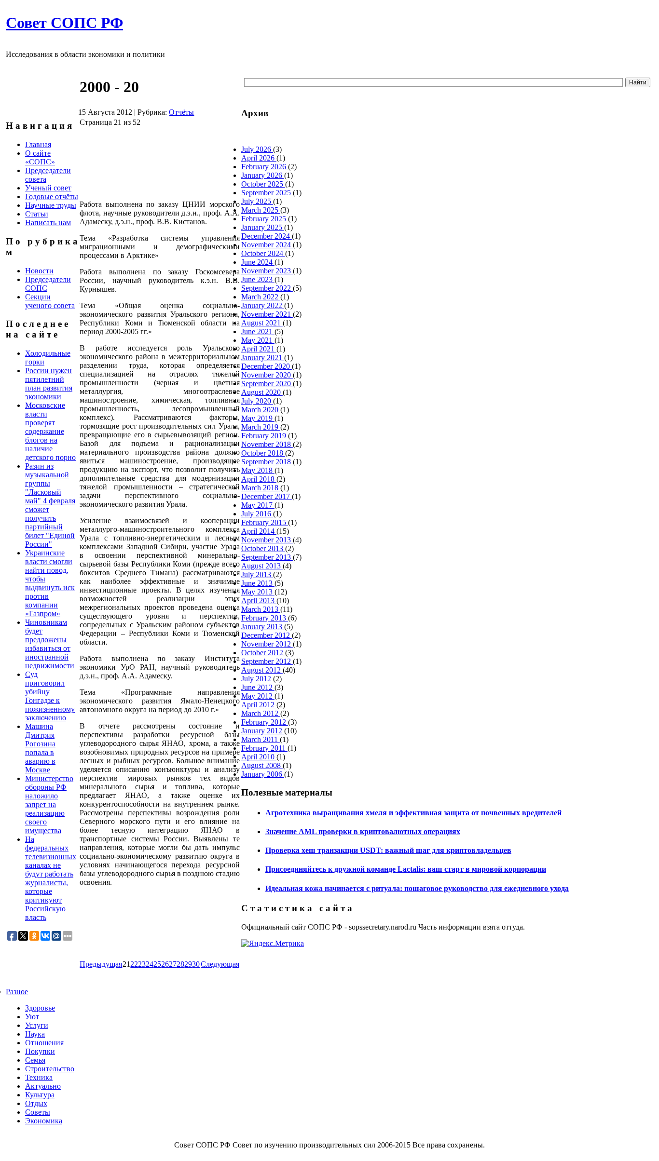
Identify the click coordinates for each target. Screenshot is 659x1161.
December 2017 (266, 496)
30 (196, 964)
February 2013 (264, 618)
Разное (17, 991)
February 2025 (264, 219)
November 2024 (267, 245)
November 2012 (267, 644)
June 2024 (258, 262)
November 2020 (267, 375)
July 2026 (257, 149)
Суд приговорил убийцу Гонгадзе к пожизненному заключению (50, 696)
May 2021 (258, 340)
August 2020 (262, 392)
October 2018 (263, 453)
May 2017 (258, 505)
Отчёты (181, 112)
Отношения (44, 1043)
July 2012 (257, 679)
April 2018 (258, 479)
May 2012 (258, 696)
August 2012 (262, 670)
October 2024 (263, 253)
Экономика (43, 1121)
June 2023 (258, 279)
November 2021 (267, 314)
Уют (32, 1016)
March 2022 (260, 297)
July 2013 (257, 574)
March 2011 (260, 739)
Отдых (36, 1103)
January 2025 (262, 227)
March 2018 (260, 488)
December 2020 (266, 366)
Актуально (43, 1086)
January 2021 (262, 357)
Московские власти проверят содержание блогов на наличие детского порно (50, 431)
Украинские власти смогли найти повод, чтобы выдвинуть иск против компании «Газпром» (50, 583)
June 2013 (258, 583)
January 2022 (262, 305)
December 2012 (266, 635)
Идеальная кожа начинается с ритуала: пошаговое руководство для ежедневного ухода (417, 888)
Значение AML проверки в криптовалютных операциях (362, 831)
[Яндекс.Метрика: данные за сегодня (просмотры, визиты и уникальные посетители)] (272, 943)
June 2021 (258, 331)
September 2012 (267, 661)
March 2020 (260, 409)
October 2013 (263, 548)
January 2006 (262, 774)
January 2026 (262, 175)
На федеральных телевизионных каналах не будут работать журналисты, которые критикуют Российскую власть (50, 878)
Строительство (49, 1069)
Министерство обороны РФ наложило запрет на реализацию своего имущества (49, 804)
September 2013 (267, 557)
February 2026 (264, 166)
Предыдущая (101, 964)
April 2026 (258, 158)
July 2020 (257, 401)
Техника (39, 1077)
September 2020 (267, 383)
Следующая (220, 964)
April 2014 (258, 531)
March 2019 (260, 427)
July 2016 (257, 514)
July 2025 (257, 201)
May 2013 (258, 592)
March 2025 (260, 210)
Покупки (40, 1051)
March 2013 (260, 609)
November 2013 (267, 540)
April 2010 (258, 757)
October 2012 (263, 652)
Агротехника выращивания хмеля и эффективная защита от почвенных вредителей (413, 813)
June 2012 (258, 687)
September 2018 (267, 462)
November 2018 (267, 444)
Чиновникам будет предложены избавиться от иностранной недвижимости (49, 644)
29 (188, 964)
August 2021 (262, 323)
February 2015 (264, 522)
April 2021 (258, 349)
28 (180, 964)
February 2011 (264, 748)
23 (142, 964)
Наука (35, 1034)
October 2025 (263, 184)
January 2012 (262, 731)
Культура (40, 1095)
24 (149, 964)
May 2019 (258, 418)
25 (157, 964)
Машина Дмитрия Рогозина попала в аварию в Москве (40, 748)
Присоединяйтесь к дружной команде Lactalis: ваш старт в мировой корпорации (405, 869)
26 (165, 964)
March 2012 (260, 713)
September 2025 (267, 193)
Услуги (36, 1025)
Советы (37, 1112)
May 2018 (258, 470)
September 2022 (267, 288)
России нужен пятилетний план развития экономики (48, 383)
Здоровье (40, 1008)
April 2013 (258, 600)
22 (134, 964)
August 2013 (262, 566)
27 (173, 964)
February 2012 (264, 722)
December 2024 (266, 236)
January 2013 (262, 626)
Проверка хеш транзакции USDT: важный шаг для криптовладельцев (388, 850)
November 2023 (267, 271)
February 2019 (264, 436)
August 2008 (262, 765)
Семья (35, 1060)
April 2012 (258, 705)
